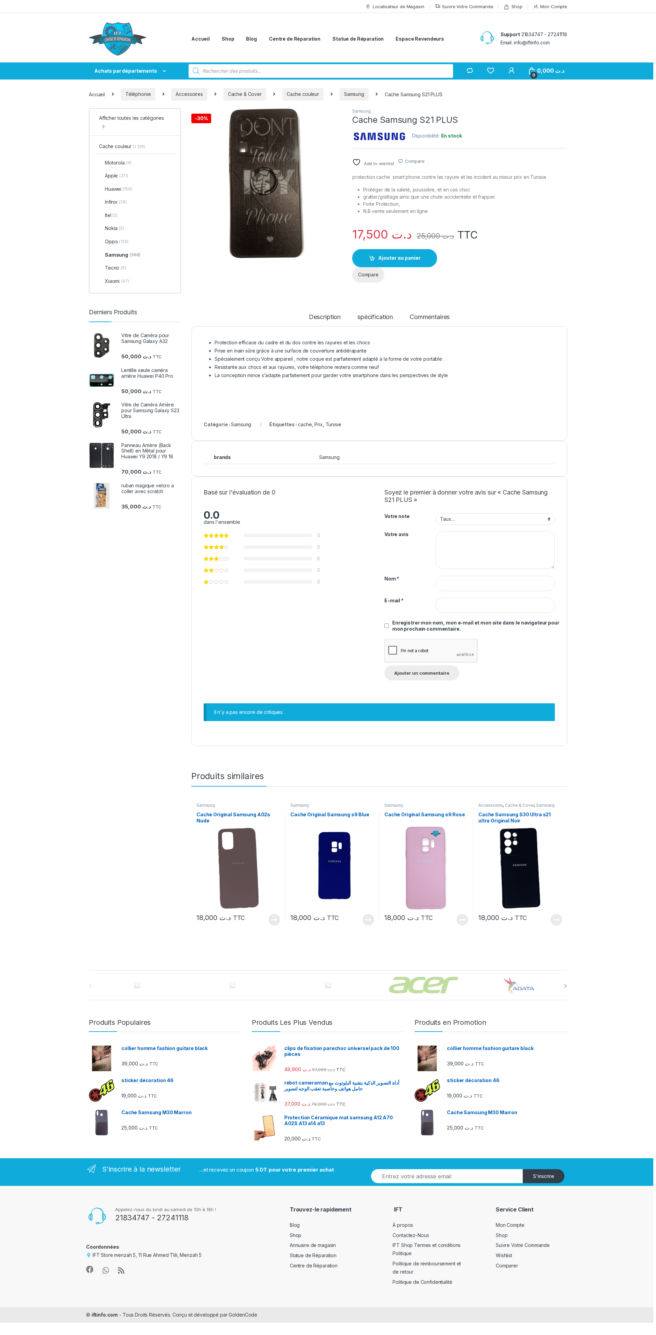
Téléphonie (138, 94)
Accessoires (189, 94)
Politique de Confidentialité (422, 1282)
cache (305, 424)
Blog (251, 39)
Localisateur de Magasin (398, 6)
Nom (391, 579)
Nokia (114, 228)
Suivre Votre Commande (467, 6)
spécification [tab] (375, 317)
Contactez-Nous (411, 1235)
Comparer (507, 1265)
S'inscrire (543, 1176)
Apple (116, 175)
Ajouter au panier (399, 258)
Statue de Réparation (358, 39)
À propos (403, 1225)
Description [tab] (325, 317)
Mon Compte (553, 6)
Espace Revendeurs (420, 39)
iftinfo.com (105, 1315)
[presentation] (565, 986)
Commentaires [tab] (430, 317)
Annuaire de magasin (313, 1245)
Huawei (118, 189)
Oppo (116, 241)
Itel (111, 215)
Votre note (397, 516)
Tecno (115, 268)
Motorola (118, 163)
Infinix (115, 202)
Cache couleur (303, 94)
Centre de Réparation (294, 39)
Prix (318, 424)
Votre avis (396, 534)
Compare (414, 161)
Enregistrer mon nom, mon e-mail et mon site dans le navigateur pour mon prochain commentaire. (475, 626)
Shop (516, 6)
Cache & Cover (245, 94)
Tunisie (333, 424)
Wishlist (504, 1255)
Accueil (200, 39)
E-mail (394, 600)
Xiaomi (117, 281)
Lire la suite (274, 919)
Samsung (354, 94)
